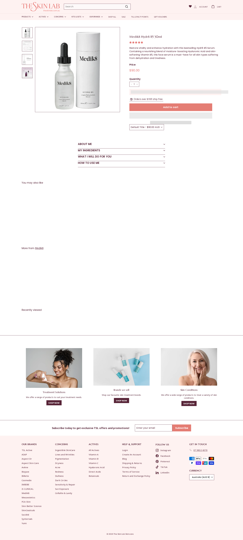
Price (132, 64)
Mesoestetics (28, 497)
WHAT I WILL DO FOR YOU (95, 156)
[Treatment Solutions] (54, 368)
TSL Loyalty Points (139, 16)
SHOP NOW (53, 402)
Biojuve (25, 471)
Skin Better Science (31, 506)
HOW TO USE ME (88, 163)
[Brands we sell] (121, 367)
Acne (57, 467)
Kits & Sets (77, 16)
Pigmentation (62, 458)
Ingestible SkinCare (65, 450)
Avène (25, 467)
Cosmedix (27, 480)
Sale (123, 16)
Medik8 (39, 248)
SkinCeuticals (28, 510)
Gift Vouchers (160, 16)
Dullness (59, 475)
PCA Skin (26, 501)
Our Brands (95, 16)
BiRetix (25, 475)
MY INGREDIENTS (89, 150)
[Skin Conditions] (189, 367)
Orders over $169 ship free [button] (148, 99)
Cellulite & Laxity (63, 493)
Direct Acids (95, 471)
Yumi (24, 523)
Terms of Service (131, 471)
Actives (42, 16)
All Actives (94, 450)
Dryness (59, 463)
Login (125, 450)
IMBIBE (25, 484)
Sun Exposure (62, 488)
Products (26, 16)
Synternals (27, 518)
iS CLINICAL (27, 488)
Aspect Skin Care (30, 463)
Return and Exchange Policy (136, 475)
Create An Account (131, 454)
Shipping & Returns (132, 463)
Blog (124, 458)
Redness (59, 471)
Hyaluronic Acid (96, 467)
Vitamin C (93, 463)
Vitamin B (93, 458)
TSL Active (27, 450)
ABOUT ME (85, 144)
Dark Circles (61, 480)
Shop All (112, 16)
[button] (136, 42)
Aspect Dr (27, 458)
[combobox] (97, 7)
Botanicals (94, 475)
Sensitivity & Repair (65, 484)
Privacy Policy (129, 467)
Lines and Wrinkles (64, 454)
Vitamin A (93, 454)
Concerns (59, 16)
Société (25, 514)
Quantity (134, 79)
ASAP (24, 454)
